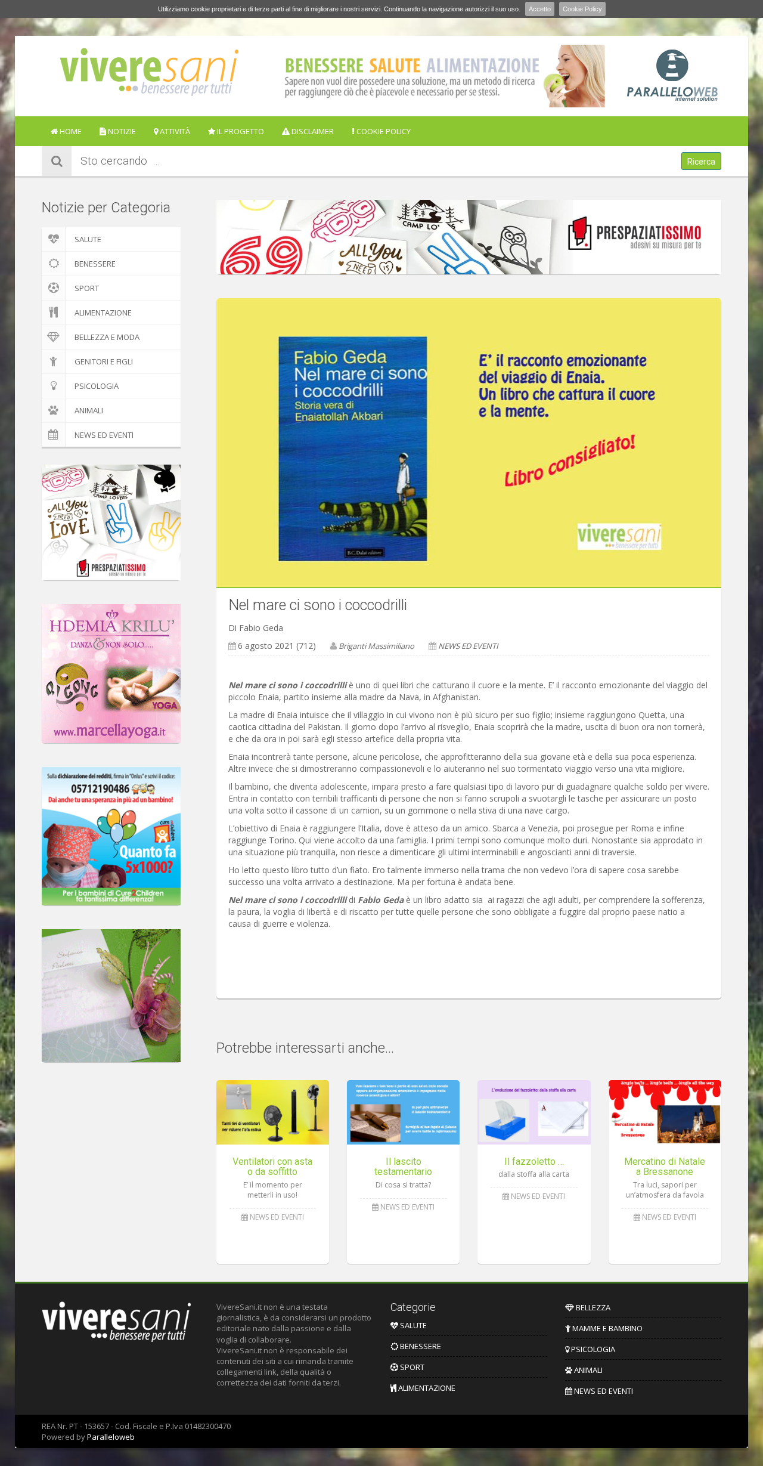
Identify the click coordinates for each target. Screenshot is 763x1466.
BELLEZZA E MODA (107, 337)
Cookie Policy (582, 9)
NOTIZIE (121, 131)
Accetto (540, 9)
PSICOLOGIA (97, 386)
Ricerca (701, 161)
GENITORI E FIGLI (104, 361)
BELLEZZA (592, 1307)
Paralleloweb (111, 1436)
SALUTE (88, 239)
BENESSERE (95, 263)
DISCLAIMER (312, 131)
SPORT (87, 288)
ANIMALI (89, 410)
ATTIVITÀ (174, 131)
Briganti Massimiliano (376, 646)
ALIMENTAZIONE (103, 312)
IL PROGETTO (239, 131)
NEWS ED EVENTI (104, 434)
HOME (70, 131)
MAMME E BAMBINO (606, 1328)
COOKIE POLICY (383, 131)
